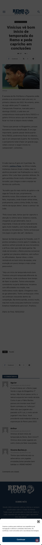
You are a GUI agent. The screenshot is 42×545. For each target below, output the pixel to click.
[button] (38, 521)
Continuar (21, 539)
